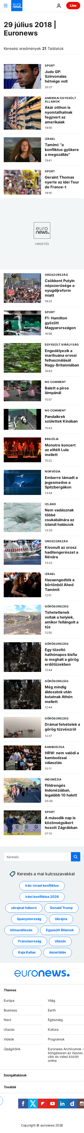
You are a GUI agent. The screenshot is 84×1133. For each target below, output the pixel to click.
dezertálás (57, 952)
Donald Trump (61, 908)
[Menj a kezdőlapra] (16, 5)
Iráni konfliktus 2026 (42, 897)
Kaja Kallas (27, 952)
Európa (9, 1000)
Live (73, 5)
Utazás (60, 941)
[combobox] (42, 856)
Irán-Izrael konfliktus (42, 886)
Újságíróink (12, 1049)
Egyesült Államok (60, 930)
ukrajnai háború (24, 908)
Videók (9, 1039)
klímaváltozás (21, 930)
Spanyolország (29, 919)
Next (7, 1020)
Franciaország (29, 941)
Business (10, 1010)
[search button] (75, 856)
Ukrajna (61, 919)
